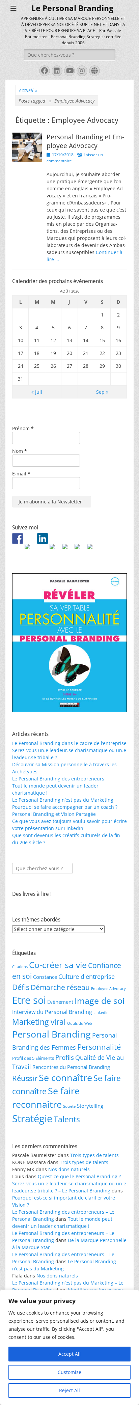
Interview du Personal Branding (52, 1012)
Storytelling (90, 1105)
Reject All (69, 1390)
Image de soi (99, 1000)
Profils (64, 1057)
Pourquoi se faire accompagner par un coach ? (64, 807)
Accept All (69, 1354)
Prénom (23, 428)
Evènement (60, 1001)
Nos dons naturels (69, 1169)
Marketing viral (39, 1021)
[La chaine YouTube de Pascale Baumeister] (67, 549)
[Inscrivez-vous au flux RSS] (55, 549)
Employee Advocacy (108, 988)
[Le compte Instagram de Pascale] (92, 549)
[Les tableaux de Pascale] (30, 549)
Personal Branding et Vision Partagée (54, 814)
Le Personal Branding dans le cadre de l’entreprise (69, 743)
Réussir (24, 1078)
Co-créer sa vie (58, 964)
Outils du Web (79, 1023)
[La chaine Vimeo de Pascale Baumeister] (80, 549)
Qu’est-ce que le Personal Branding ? (79, 1176)
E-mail (21, 473)
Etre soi (29, 1000)
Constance (45, 976)
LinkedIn (101, 1012)
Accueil (28, 90)
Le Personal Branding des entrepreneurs (58, 778)
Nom (19, 451)
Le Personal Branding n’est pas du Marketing (62, 800)
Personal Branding (51, 1034)
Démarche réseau (60, 987)
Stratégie (32, 1118)
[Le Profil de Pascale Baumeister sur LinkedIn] (42, 538)
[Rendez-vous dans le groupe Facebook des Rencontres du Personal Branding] (17, 538)
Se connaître (65, 1077)
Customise (69, 1372)
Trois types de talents (94, 1155)
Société (69, 1106)
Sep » (102, 392)
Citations (20, 966)
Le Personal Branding (72, 8)
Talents (67, 1119)
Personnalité (99, 1047)
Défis (20, 987)
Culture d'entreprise (86, 976)
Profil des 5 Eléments (33, 1058)
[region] (69, 1347)
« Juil (36, 392)
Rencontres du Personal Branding (71, 1067)
